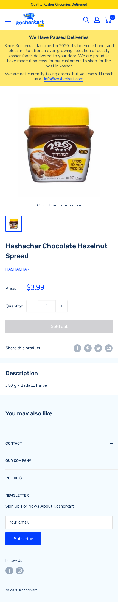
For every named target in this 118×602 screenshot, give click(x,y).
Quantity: (14, 306)
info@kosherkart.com (63, 79)
